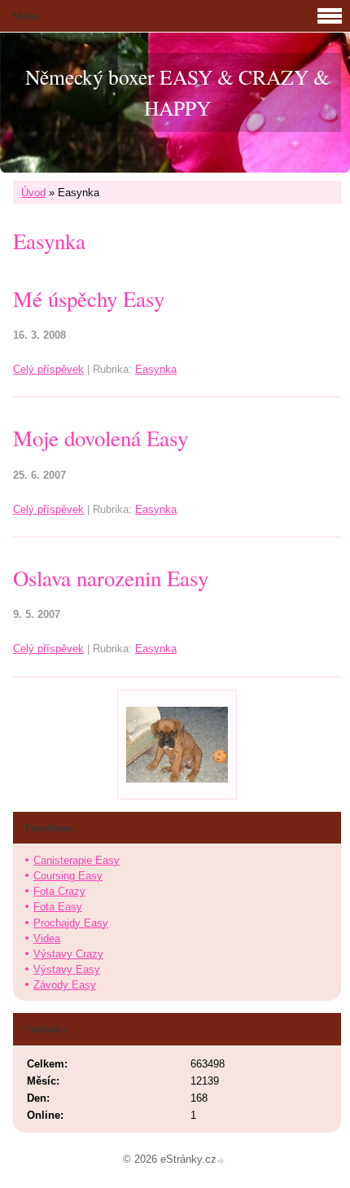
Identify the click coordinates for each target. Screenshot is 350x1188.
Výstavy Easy (66, 969)
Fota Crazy (59, 891)
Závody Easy (64, 985)
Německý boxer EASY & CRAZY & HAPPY (177, 92)
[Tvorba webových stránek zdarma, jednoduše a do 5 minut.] (222, 1160)
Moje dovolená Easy (100, 438)
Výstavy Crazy (68, 954)
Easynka (156, 369)
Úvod (33, 192)
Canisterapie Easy (76, 860)
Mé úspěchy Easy (88, 298)
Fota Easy (57, 907)
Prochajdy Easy (70, 923)
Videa (46, 938)
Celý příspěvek (48, 369)
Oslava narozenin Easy (110, 578)
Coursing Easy (68, 876)
